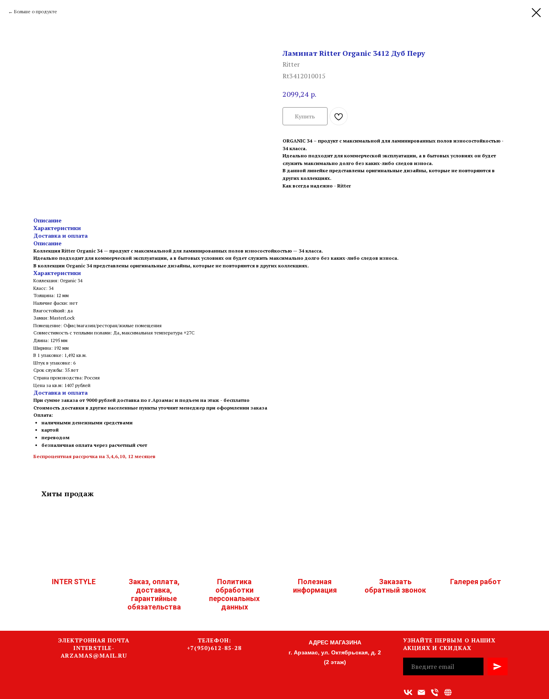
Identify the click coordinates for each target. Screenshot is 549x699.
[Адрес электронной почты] (421, 692)
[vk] (408, 692)
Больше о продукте (35, 11)
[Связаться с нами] (448, 692)
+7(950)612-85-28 (214, 648)
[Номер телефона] (435, 692)
